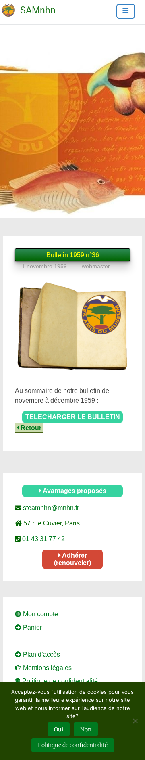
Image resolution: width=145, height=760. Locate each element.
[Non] (135, 721)
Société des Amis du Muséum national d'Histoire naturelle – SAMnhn (18, 5)
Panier (31, 627)
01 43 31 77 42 (43, 538)
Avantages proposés (73, 490)
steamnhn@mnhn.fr (50, 507)
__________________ (47, 640)
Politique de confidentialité (59, 681)
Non (85, 729)
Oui (58, 729)
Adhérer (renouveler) (72, 559)
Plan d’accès (40, 654)
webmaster (96, 266)
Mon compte (39, 614)
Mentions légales (46, 667)
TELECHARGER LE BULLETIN (72, 417)
